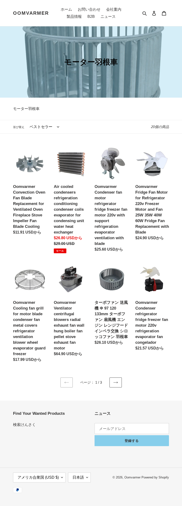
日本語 (78, 477)
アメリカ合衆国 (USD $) (38, 477)
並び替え (18, 127)
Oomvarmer (31, 13)
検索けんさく (24, 425)
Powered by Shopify (155, 477)
